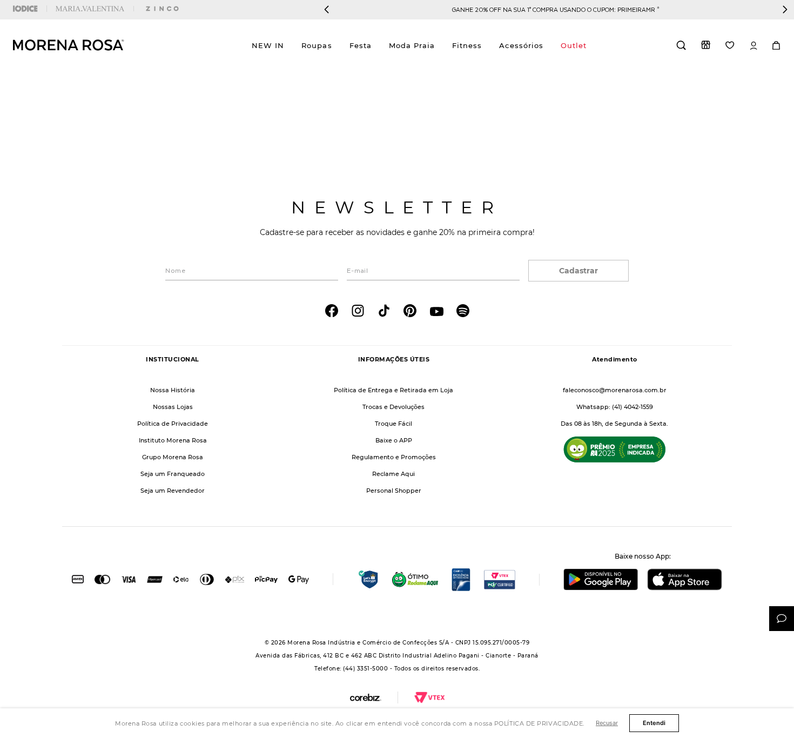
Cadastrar (578, 271)
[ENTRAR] (753, 45)
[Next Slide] (785, 9)
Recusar (607, 723)
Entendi (654, 723)
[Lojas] (705, 45)
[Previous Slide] (327, 9)
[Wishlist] (730, 45)
